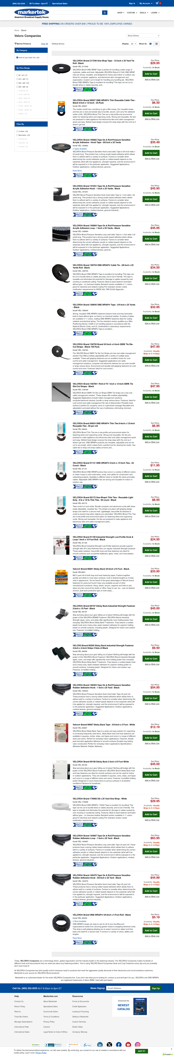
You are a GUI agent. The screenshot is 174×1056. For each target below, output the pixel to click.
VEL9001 (81, 572)
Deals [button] (143, 12)
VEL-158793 (83, 350)
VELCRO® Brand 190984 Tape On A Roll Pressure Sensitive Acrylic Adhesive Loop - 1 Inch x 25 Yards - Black (101, 226)
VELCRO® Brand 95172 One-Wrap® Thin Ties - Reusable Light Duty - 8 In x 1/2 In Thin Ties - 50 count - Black (103, 498)
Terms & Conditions (51, 1016)
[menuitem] (121, 12)
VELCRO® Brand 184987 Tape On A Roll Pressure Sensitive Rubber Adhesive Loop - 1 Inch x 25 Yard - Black (101, 836)
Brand (23, 30)
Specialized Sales (59, 3)
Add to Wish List (152, 79)
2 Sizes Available (79, 921)
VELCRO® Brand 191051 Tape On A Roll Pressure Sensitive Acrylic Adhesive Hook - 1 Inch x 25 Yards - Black (101, 187)
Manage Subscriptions (23, 1021)
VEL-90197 (82, 611)
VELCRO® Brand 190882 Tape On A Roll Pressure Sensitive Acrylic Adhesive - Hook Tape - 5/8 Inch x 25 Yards (101, 141)
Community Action (50, 1011)
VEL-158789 (83, 389)
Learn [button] (154, 12)
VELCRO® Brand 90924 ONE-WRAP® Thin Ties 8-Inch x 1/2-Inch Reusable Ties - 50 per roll (104, 424)
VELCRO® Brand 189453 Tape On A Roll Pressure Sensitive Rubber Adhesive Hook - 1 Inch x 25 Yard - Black (101, 686)
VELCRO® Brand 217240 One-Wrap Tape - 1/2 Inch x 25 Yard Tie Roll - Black (103, 61)
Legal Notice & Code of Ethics (55, 1032)
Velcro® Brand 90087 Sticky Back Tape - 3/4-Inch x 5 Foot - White (104, 724)
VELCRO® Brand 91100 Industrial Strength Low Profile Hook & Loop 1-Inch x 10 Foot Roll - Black (103, 538)
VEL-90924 (82, 429)
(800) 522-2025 (18, 3)
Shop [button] (119, 12)
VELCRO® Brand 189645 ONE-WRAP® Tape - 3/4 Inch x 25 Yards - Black (104, 305)
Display (125, 43)
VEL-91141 (82, 468)
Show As (143, 43)
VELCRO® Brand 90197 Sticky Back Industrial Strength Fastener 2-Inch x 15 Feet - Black (104, 607)
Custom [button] (131, 12)
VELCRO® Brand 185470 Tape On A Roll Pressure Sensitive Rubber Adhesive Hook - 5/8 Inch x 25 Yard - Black (101, 876)
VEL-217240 (83, 66)
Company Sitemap (79, 1032)
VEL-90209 (82, 651)
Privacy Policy (49, 1021)
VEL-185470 (83, 881)
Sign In (132, 3)
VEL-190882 (83, 145)
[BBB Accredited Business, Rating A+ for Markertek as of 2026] (53, 1045)
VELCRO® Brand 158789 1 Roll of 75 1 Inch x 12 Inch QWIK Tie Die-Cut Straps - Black (103, 385)
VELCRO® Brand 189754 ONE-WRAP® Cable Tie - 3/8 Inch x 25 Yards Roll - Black (103, 266)
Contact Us (18, 1001)
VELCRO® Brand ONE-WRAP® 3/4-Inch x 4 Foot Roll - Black (102, 915)
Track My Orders (21, 1016)
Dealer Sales (77, 1026)
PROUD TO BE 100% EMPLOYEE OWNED (110, 23)
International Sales (21, 1032)
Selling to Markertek (80, 1016)
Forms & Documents (80, 1001)
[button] (150, 43)
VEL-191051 (83, 191)
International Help (21, 1026)
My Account (145, 3)
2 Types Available (80, 148)
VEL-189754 (83, 271)
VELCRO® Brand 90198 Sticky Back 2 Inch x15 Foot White (101, 761)
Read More (77, 170)
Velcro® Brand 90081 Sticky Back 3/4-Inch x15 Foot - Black (101, 569)
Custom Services (79, 1021)
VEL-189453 (83, 690)
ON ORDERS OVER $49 (64, 23)
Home (16, 30)
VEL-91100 (82, 542)
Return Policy (19, 1006)
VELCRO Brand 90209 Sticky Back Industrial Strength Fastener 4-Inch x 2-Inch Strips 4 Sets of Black (103, 646)
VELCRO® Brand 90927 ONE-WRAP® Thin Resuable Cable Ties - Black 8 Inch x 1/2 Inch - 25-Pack (104, 101)
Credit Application (79, 1006)
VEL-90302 (82, 918)
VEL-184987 (83, 841)
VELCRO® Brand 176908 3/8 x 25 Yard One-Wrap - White (100, 798)
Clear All (44, 43)
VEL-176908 (83, 802)
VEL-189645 (83, 310)
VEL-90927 (82, 106)
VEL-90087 (82, 728)
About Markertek (50, 1001)
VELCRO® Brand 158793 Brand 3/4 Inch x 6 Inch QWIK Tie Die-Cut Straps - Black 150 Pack (103, 345)
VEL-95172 (82, 503)
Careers (46, 1026)
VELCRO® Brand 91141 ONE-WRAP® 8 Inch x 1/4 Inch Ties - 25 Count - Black (103, 464)
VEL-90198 (82, 765)
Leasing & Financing (80, 1011)
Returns (17, 1011)
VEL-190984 (83, 231)
